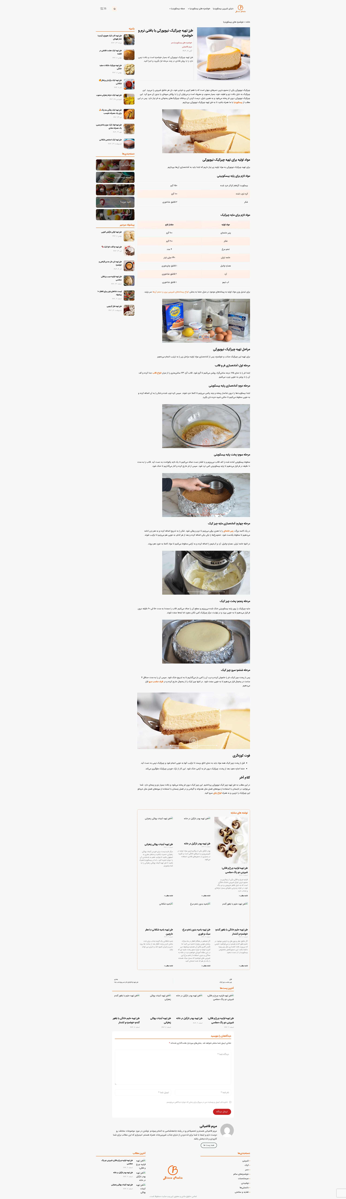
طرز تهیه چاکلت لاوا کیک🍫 (111, 246)
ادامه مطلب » (243, 896)
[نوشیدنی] (115, 164)
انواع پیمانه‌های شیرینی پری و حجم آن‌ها (170, 292)
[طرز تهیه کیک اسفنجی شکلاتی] (129, 143)
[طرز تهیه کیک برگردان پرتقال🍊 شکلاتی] (129, 84)
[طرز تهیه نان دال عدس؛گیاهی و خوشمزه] (129, 265)
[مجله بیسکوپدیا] (115, 177)
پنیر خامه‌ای (228, 531)
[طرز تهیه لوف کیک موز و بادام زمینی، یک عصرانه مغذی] (129, 128)
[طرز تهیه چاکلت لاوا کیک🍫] (129, 250)
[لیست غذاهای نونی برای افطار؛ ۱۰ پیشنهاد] (129, 295)
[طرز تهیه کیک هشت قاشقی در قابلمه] (129, 54)
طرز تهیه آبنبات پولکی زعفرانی (159, 844)
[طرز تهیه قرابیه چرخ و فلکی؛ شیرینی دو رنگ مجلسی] (220, 1004)
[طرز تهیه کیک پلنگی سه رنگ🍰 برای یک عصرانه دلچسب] (129, 114)
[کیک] (115, 189)
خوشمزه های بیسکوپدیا (233, 22)
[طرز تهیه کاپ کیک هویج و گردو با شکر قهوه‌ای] (129, 39)
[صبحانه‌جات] (115, 214)
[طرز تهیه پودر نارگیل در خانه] (188, 1004)
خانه (248, 22)
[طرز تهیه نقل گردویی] (129, 310)
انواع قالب (156, 373)
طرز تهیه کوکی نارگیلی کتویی (111, 232)
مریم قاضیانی (187, 46)
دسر (172, 42)
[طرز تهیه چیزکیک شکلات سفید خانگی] (129, 69)
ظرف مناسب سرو (156, 681)
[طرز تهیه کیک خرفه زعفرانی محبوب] (129, 99)
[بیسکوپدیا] (241, 8)
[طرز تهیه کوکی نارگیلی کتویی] (129, 236)
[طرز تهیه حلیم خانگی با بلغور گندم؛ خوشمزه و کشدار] (126, 1004)
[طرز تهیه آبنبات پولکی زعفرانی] (157, 1004)
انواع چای (217, 793)
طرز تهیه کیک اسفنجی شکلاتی (110, 139)
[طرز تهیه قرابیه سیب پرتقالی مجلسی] (129, 280)
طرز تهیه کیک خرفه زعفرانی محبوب (109, 95)
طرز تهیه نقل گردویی (114, 306)
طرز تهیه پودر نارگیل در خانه (197, 844)
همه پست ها (208, 1145)
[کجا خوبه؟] (115, 202)
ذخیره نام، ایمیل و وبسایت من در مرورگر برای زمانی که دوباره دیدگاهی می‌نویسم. (197, 1102)
